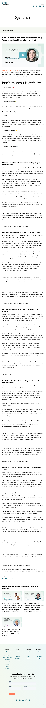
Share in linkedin (40, 6)
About (28, 651)
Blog (39, 651)
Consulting (7, 664)
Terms (37, 704)
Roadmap (39, 660)
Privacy (42, 704)
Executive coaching (7, 657)
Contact (28, 656)
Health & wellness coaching (7, 652)
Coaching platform (7, 655)
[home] (4, 3)
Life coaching (7, 659)
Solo (18, 651)
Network (18, 660)
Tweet (36, 6)
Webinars (39, 658)
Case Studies (39, 654)
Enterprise (17, 658)
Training (7, 666)
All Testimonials (23, 640)
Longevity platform (7, 662)
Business (18, 656)
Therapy (7, 668)
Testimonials (39, 656)
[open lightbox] (23, 55)
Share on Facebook (33, 6)
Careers (28, 658)
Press (28, 654)
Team (17, 654)
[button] (43, 3)
